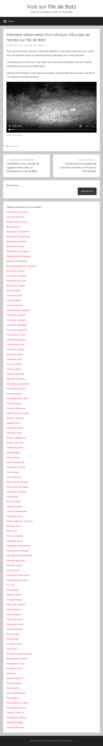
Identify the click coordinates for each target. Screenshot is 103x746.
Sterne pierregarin (15, 693)
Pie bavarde (12, 590)
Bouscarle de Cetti (16, 280)
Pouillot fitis (12, 639)
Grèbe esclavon (14, 447)
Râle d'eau (11, 648)
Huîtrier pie (12, 496)
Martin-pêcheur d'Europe (19, 521)
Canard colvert (14, 295)
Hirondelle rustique (16, 491)
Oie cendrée (12, 570)
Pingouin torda (14, 599)
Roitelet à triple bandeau (19, 653)
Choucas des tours (16, 334)
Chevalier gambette (16, 324)
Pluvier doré (12, 634)
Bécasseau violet (15, 246)
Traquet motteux (15, 712)
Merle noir (11, 531)
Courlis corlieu (14, 369)
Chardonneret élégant (18, 310)
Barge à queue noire (17, 221)
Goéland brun (13, 423)
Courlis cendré (14, 364)
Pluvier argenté (14, 629)
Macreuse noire (14, 516)
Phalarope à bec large (17, 575)
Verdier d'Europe (15, 727)
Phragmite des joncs (17, 580)
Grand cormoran (15, 354)
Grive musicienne (15, 462)
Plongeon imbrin (15, 624)
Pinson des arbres (15, 604)
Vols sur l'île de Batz (51, 6)
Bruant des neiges (15, 285)
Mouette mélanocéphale (19, 555)
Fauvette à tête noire (17, 398)
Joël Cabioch (39, 45)
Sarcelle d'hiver (14, 668)
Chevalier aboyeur (16, 315)
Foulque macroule (16, 408)
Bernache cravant (15, 270)
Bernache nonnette (16, 275)
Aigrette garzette (15, 216)
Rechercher (12, 185)
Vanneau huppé (14, 722)
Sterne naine (13, 688)
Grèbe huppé (13, 452)
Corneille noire (14, 359)
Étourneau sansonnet (17, 383)
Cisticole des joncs (16, 339)
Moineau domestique (17, 550)
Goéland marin (14, 433)
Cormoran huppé (15, 349)
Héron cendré (13, 477)
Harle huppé (12, 472)
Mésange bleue (14, 541)
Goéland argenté (15, 418)
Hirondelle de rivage (17, 487)
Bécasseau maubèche (18, 231)
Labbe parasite (14, 506)
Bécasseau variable (16, 241)
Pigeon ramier (13, 594)
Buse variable (13, 290)
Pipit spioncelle (14, 619)
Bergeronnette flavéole (18, 256)
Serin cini (11, 673)
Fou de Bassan (14, 403)
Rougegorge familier (17, 658)
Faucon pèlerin (14, 393)
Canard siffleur (14, 300)
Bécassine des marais (17, 251)
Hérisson (14, 146)
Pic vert (10, 585)
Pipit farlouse (13, 609)
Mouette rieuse (14, 565)
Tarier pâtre (12, 698)
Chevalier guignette (16, 329)
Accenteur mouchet (16, 212)
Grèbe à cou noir (15, 442)
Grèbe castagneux (16, 437)
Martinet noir (13, 526)
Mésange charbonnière (18, 545)
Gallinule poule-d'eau (17, 413)
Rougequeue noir (15, 663)
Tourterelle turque (15, 707)
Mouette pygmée (15, 560)
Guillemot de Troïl (15, 467)
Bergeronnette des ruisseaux (21, 266)
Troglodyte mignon (16, 717)
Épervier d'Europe (15, 379)
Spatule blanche (14, 678)
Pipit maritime (13, 614)
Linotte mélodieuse (16, 511)
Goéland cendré (14, 428)
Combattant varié (15, 344)
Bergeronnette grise (17, 261)
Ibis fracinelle (13, 501)
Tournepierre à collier (17, 702)
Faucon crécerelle (15, 388)
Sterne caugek (14, 683)
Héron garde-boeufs (17, 482)
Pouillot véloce (14, 644)
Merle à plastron (14, 536)
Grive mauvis (13, 457)
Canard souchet (14, 305)
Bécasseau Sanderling (18, 236)
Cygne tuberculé (15, 374)
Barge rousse (13, 226)
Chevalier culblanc (16, 320)
